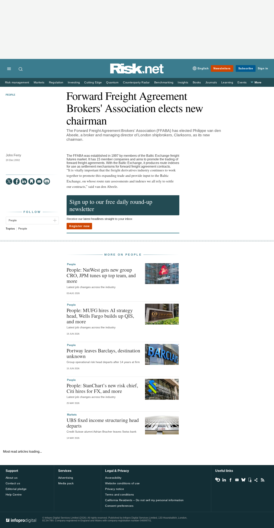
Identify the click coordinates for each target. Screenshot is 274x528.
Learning (227, 82)
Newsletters (222, 68)
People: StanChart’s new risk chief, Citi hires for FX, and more (102, 388)
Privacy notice (114, 489)
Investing (74, 82)
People (10, 94)
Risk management (17, 82)
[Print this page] (47, 181)
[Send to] (39, 181)
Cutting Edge (93, 82)
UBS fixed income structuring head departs (103, 422)
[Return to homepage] (137, 73)
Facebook (230, 479)
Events (242, 82)
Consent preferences (119, 505)
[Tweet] (9, 181)
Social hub (256, 479)
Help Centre (14, 494)
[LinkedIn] (24, 181)
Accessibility (113, 477)
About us (11, 477)
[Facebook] (16, 181)
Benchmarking (164, 82)
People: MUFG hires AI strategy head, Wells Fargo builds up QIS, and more (100, 315)
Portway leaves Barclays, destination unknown (103, 353)
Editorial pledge (16, 489)
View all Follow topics (217, 479)
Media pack (66, 483)
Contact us (13, 483)
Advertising (65, 477)
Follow (32, 211)
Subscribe (245, 68)
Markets (39, 82)
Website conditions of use (122, 483)
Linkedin (224, 479)
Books (197, 82)
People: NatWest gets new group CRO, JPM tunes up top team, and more (101, 275)
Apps (249, 479)
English (203, 68)
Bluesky (243, 479)
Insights (183, 82)
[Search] (21, 69)
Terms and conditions (119, 494)
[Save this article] (31, 181)
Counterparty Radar (136, 82)
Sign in (263, 68)
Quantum (112, 82)
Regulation (56, 82)
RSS (262, 479)
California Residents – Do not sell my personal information (144, 500)
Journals (211, 82)
